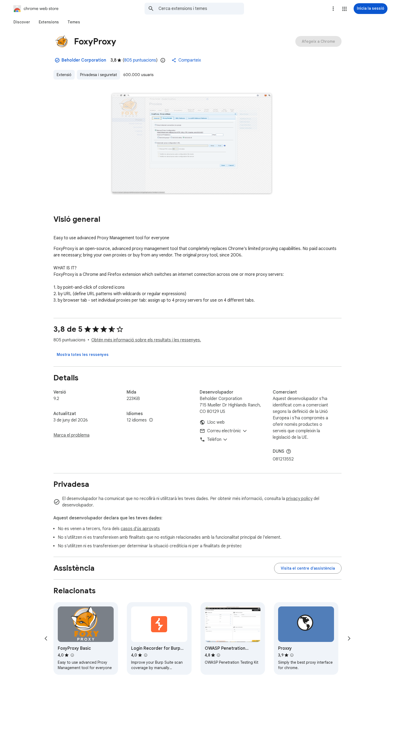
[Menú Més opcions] (333, 8)
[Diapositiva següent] (349, 638)
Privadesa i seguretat (98, 74)
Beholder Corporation (84, 60)
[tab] (21, 22)
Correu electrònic (224, 431)
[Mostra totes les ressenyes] (82, 354)
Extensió (64, 74)
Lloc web (216, 422)
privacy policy (299, 498)
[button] (344, 8)
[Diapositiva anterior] (46, 638)
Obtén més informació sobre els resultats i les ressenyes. (146, 340)
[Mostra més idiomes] (151, 420)
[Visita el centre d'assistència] (308, 568)
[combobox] (201, 8)
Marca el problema (71, 435)
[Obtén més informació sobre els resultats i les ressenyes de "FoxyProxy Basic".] (72, 655)
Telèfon (214, 439)
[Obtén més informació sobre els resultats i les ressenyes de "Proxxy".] (291, 655)
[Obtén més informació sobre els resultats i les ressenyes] (288, 451)
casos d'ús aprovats (140, 528)
